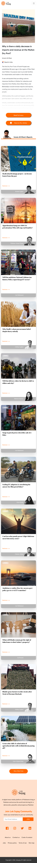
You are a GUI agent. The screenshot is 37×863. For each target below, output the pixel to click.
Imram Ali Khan (7, 58)
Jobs (4, 843)
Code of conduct (27, 837)
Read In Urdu (8, 62)
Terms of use (23, 843)
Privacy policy (12, 843)
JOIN (28, 819)
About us (7, 837)
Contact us (16, 837)
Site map (31, 843)
